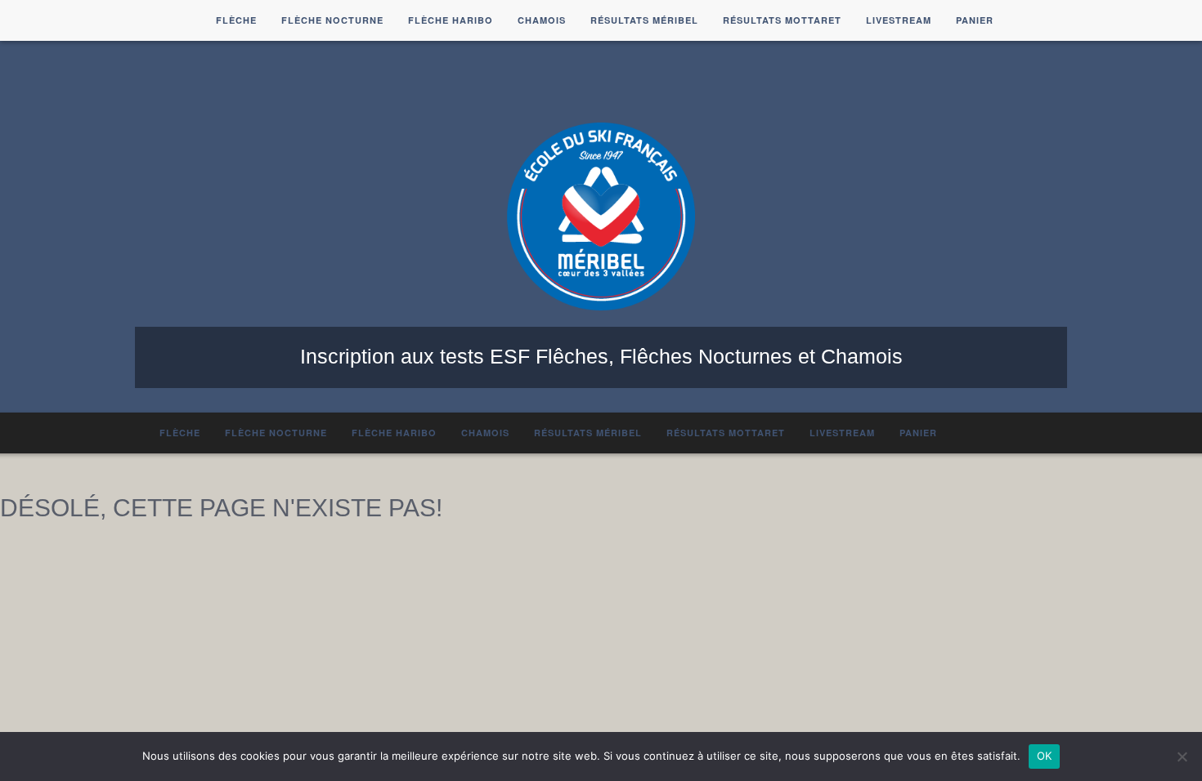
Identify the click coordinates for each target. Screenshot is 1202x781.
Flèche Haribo (450, 20)
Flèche (236, 20)
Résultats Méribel (644, 20)
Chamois (542, 20)
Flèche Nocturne (332, 20)
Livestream (898, 20)
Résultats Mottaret (782, 20)
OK (1044, 755)
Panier (974, 20)
